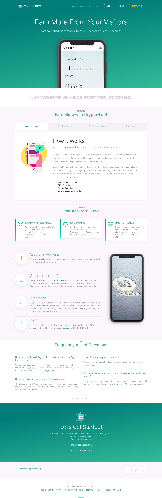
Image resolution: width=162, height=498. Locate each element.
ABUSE (50, 490)
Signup (121, 6)
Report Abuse (136, 6)
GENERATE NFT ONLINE (112, 490)
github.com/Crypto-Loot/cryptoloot (38, 370)
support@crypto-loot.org (30, 468)
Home (74, 6)
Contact (97, 6)
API (89, 6)
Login (109, 6)
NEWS (81, 490)
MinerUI (35, 389)
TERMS (43, 490)
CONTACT (69, 490)
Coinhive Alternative (81, 497)
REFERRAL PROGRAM (93, 490)
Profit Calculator (97, 126)
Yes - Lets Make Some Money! (82, 451)
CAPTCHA (59, 490)
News (82, 6)
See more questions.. (81, 398)
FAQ (75, 490)
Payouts (130, 126)
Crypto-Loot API (120, 384)
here (54, 365)
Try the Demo (64, 126)
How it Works (32, 126)
